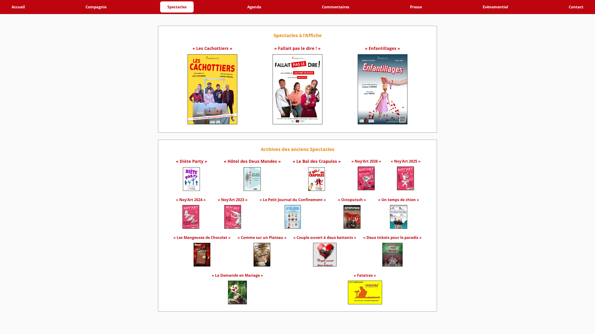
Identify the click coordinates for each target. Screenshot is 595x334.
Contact (576, 7)
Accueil (18, 7)
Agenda (254, 7)
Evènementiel (495, 7)
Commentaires (335, 7)
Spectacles (177, 7)
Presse (416, 7)
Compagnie (96, 7)
